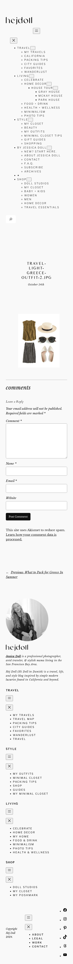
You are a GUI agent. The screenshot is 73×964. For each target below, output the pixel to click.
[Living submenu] (31, 76)
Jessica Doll (13, 656)
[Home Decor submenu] (49, 84)
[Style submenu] (30, 120)
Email (11, 481)
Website (11, 498)
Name (11, 464)
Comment (14, 421)
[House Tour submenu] (55, 88)
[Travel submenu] (32, 48)
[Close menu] (13, 41)
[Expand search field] (11, 219)
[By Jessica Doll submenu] (49, 148)
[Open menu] (36, 31)
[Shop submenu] (29, 179)
